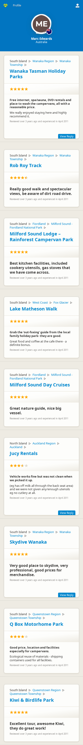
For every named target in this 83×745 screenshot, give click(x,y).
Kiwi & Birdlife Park (32, 700)
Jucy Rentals (24, 453)
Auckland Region (44, 443)
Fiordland (39, 224)
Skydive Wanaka (28, 542)
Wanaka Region (43, 61)
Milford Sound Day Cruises (40, 385)
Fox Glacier (60, 302)
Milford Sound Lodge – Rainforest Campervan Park (41, 237)
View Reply (67, 136)
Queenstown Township (25, 618)
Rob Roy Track (26, 165)
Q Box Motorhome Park (36, 624)
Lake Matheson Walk (33, 309)
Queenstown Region (47, 614)
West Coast (40, 302)
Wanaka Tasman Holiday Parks (37, 74)
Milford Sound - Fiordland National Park (41, 225)
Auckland (16, 447)
